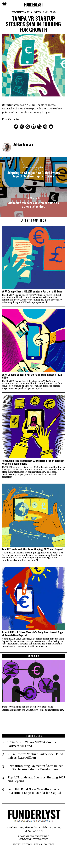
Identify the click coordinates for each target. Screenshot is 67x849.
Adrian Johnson (23, 144)
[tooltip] (16, 126)
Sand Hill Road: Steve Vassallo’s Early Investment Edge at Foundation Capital (32, 634)
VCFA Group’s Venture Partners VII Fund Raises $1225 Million (32, 376)
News (37, 12)
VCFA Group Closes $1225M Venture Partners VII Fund (32, 291)
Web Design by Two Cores (33, 839)
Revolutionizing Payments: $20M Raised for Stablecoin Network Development (33, 462)
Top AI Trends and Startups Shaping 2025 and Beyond (32, 549)
